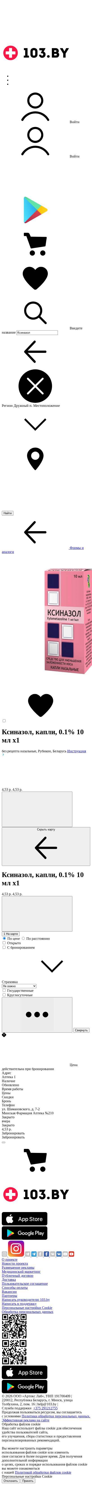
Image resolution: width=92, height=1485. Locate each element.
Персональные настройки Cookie (27, 1308)
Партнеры (9, 1296)
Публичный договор (17, 1275)
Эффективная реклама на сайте (25, 1420)
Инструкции (20, 84)
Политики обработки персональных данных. (56, 1416)
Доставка (9, 1279)
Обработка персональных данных (27, 1312)
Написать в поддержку (19, 1304)
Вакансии (9, 1292)
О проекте (9, 1259)
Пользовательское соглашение (25, 1283)
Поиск (16, 76)
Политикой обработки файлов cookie (43, 1472)
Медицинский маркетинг (21, 1271)
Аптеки (16, 80)
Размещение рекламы (18, 1267)
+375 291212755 (45, 1408)
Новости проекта (15, 1263)
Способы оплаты (15, 1287)
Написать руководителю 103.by (26, 1300)
